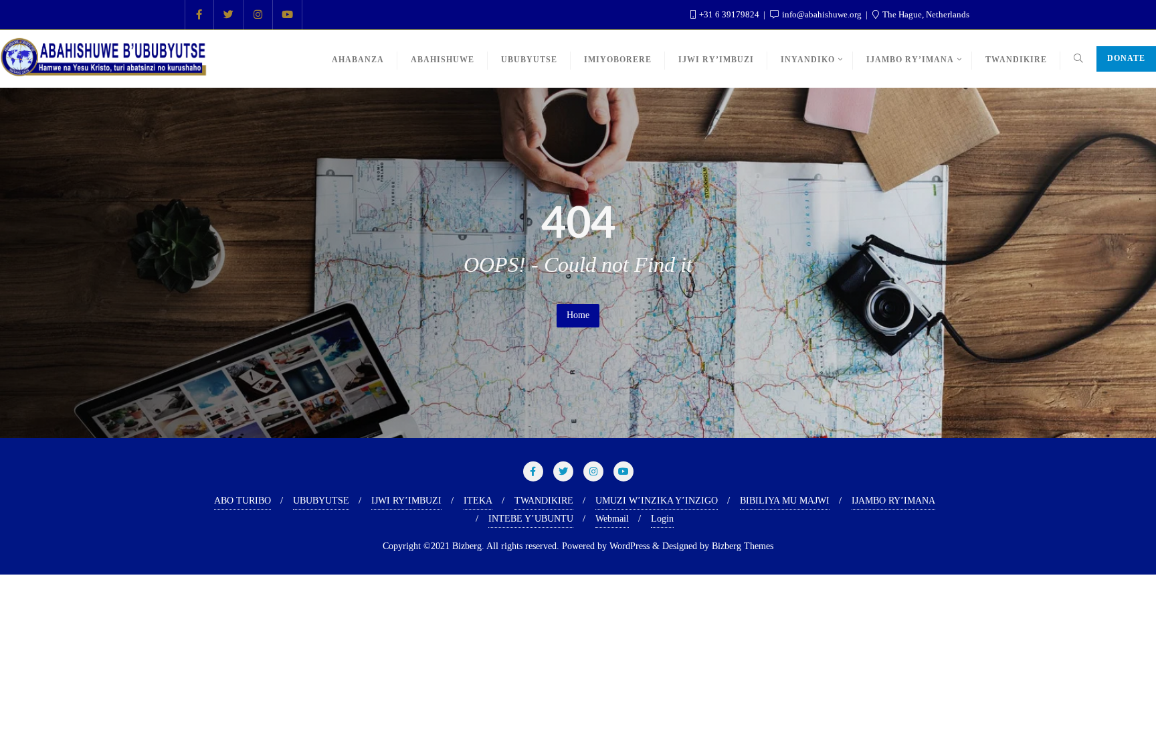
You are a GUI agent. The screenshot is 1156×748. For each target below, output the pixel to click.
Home (578, 315)
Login (662, 519)
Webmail (612, 519)
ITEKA (478, 501)
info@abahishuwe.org (822, 14)
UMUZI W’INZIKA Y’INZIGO (656, 501)
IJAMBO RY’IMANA (893, 501)
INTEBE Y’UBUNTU (530, 519)
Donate (1126, 58)
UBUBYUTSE (321, 501)
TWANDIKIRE (543, 501)
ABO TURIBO (242, 501)
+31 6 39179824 (729, 14)
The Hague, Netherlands (924, 14)
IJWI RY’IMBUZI (406, 501)
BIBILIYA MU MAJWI (785, 501)
